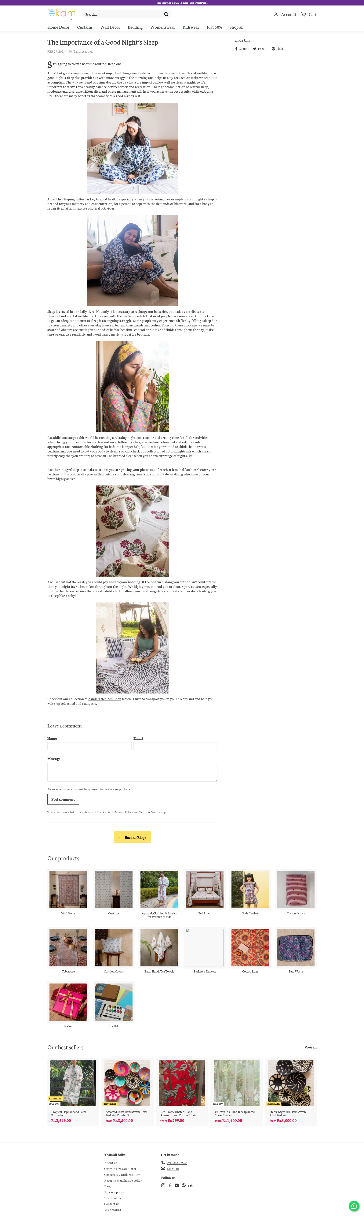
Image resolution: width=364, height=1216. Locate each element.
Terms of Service (149, 812)
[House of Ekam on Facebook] (170, 1185)
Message (53, 758)
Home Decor (58, 27)
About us (110, 1162)
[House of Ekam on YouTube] (177, 1185)
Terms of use (113, 1197)
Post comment (63, 799)
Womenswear (162, 27)
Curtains (85, 27)
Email (138, 738)
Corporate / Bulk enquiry (122, 1174)
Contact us (111, 1203)
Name (52, 738)
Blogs (108, 1186)
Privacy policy (114, 1191)
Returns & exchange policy (123, 1180)
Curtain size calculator (120, 1168)
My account (112, 1209)
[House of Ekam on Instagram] (163, 1185)
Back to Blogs (135, 837)
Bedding (135, 27)
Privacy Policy (123, 812)
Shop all (236, 27)
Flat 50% (214, 27)
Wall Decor (110, 27)
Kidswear (191, 27)
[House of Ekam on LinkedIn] (190, 1185)
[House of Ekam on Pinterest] (184, 1185)
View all (311, 1047)
